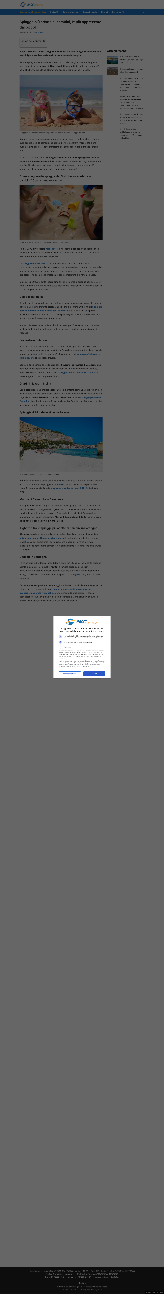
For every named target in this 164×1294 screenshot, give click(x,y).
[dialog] (82, 647)
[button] (82, 647)
